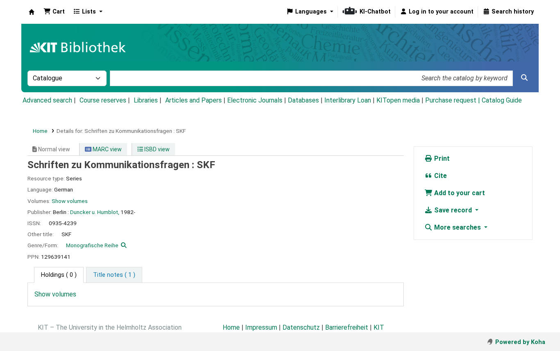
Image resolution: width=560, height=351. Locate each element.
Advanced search (47, 100)
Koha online (31, 12)
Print (441, 158)
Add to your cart (459, 193)
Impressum (261, 327)
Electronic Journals (254, 100)
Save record (453, 210)
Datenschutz (301, 327)
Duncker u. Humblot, (94, 212)
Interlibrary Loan (347, 100)
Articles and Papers (193, 100)
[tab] (114, 275)
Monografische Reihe (92, 245)
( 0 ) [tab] (59, 274)
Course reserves (103, 100)
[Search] (524, 78)
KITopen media (398, 100)
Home (40, 131)
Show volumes (70, 201)
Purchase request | (453, 100)
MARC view (106, 149)
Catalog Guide (502, 100)
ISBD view (156, 149)
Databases (303, 100)
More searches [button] (458, 227)
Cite (440, 176)
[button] (54, 12)
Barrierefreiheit (346, 327)
